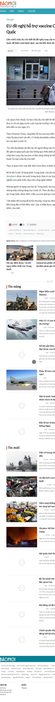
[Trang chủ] (8, 4)
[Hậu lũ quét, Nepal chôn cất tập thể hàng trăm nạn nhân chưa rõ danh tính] (21, 405)
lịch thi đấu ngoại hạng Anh (26, 666)
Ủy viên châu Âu (43, 230)
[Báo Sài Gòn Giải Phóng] (41, 535)
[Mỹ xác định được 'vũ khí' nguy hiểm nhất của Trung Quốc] (19, 252)
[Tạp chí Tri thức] (10, 51)
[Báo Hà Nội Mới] (41, 609)
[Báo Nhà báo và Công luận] (39, 270)
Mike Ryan (40, 234)
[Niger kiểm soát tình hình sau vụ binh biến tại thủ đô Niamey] (21, 300)
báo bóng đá (20, 671)
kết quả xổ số (48, 677)
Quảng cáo (3, 694)
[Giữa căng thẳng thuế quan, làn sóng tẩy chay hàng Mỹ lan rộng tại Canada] (21, 512)
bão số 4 (34, 674)
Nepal (28, 677)
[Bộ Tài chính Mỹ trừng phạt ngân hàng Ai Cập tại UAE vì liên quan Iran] (21, 587)
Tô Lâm (3, 671)
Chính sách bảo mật (5, 692)
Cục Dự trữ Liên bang (8, 666)
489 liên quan (36, 51)
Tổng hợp (24, 688)
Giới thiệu (3, 688)
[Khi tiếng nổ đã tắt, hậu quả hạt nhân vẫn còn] (21, 614)
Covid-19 (14, 224)
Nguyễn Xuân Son (44, 674)
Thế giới (10, 20)
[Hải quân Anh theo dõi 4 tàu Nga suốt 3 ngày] (21, 562)
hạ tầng (29, 671)
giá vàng (11, 671)
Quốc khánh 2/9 (49, 668)
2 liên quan (51, 429)
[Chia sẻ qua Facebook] (8, 215)
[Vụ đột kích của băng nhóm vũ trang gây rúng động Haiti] (21, 486)
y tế (32, 137)
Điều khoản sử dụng (5, 690)
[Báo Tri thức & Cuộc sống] (42, 485)
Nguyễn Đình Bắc (18, 677)
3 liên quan (51, 327)
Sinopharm (11, 176)
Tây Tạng (38, 668)
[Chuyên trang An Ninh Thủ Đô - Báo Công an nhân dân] (7, 273)
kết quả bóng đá (43, 666)
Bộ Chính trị (38, 671)
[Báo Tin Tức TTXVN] (41, 298)
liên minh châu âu (30, 230)
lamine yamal (16, 668)
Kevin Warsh (5, 668)
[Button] (15, 51)
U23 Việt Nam (36, 677)
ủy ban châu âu (29, 234)
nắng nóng (25, 674)
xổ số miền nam (28, 668)
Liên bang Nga (5, 677)
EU (23, 224)
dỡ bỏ (11, 234)
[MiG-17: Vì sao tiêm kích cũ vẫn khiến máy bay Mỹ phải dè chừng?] (21, 329)
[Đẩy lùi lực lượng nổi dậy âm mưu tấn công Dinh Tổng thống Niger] (21, 431)
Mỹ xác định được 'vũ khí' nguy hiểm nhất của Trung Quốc (19, 266)
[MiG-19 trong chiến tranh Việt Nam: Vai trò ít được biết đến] (21, 461)
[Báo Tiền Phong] (41, 353)
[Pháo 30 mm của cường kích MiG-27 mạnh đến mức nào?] (21, 380)
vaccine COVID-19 (15, 230)
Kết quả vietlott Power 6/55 (10, 674)
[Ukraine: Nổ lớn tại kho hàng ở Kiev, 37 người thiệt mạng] (21, 537)
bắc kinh (18, 234)
